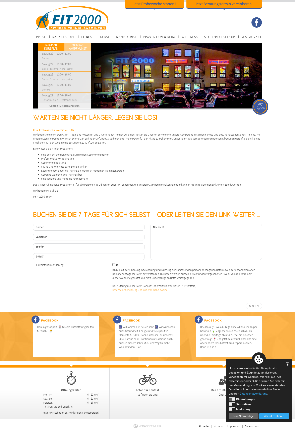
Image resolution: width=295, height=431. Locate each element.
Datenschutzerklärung (253, 393)
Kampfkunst (126, 37)
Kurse (105, 37)
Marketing (243, 409)
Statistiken (243, 404)
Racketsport (64, 37)
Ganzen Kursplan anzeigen (64, 105)
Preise (41, 37)
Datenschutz (252, 426)
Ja (116, 265)
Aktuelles (204, 426)
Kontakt (218, 426)
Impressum (233, 426)
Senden (254, 306)
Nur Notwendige (243, 416)
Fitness (87, 37)
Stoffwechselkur (219, 37)
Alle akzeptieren (274, 416)
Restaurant (252, 37)
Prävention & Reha (159, 37)
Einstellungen (245, 399)
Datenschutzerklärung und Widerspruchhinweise (140, 290)
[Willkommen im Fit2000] (73, 18)
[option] (147, 76)
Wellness (190, 37)
